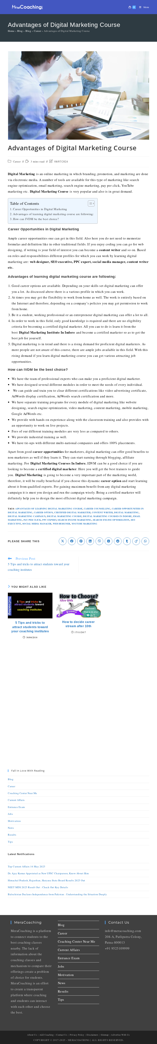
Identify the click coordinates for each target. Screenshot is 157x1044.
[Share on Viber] (99, 541)
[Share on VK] (108, 541)
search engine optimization (111, 519)
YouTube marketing (84, 523)
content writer (102, 512)
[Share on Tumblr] (127, 541)
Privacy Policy (77, 1034)
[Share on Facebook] (72, 541)
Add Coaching (46, 1034)
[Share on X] (62, 541)
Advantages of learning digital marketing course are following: (53, 214)
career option (43, 512)
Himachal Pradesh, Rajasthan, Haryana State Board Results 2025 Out (46, 880)
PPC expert (49, 519)
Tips (10, 841)
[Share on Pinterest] (81, 541)
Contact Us (61, 1034)
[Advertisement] (78, 674)
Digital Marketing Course (64, 516)
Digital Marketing (126, 512)
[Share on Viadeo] (136, 541)
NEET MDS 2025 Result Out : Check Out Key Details (38, 887)
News (11, 827)
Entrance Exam (16, 807)
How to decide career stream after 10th (78, 624)
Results (12, 834)
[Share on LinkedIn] (90, 541)
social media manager (37, 523)
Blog (20, 31)
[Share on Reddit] (118, 541)
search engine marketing (75, 519)
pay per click (32, 519)
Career (37, 31)
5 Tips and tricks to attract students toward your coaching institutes (30, 627)
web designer (61, 523)
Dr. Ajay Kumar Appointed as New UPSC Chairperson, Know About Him (48, 873)
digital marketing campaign (27, 516)
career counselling (97, 508)
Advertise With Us (120, 1034)
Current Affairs (16, 800)
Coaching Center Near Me (22, 793)
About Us (32, 1034)
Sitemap (105, 1034)
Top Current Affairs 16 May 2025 (26, 866)
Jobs (10, 814)
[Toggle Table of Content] (89, 203)
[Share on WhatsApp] (145, 541)
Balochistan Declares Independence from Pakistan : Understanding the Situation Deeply (57, 894)
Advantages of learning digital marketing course (49, 508)
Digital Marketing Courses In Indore (107, 516)
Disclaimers (92, 1034)
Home (11, 31)
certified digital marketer (72, 512)
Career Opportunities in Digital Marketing (40, 209)
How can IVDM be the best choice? (36, 219)
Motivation (14, 821)
